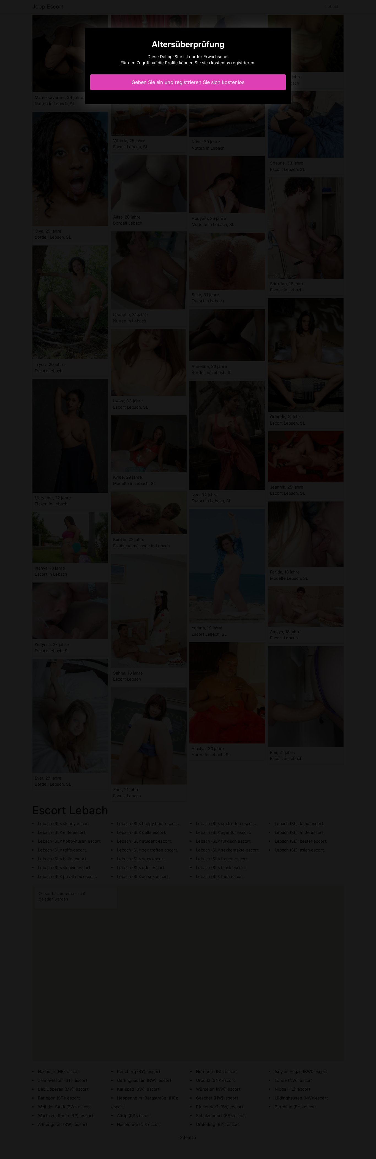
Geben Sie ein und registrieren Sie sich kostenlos (188, 82)
